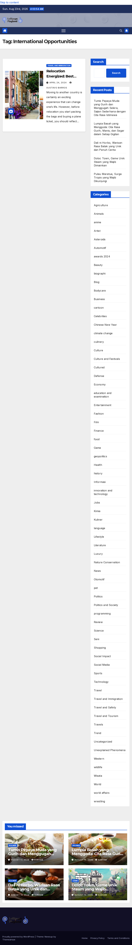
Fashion (99, 413)
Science (99, 630)
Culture (98, 350)
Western (99, 758)
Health (98, 464)
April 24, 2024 (58, 82)
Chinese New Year (105, 324)
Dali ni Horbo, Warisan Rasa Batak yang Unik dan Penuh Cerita (108, 146)
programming (102, 613)
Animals (99, 213)
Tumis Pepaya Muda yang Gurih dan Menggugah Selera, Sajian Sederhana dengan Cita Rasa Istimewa (110, 108)
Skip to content (9, 2)
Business (99, 299)
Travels (98, 724)
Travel (98, 690)
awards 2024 (102, 256)
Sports (98, 673)
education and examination (103, 394)
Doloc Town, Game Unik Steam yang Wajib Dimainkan (109, 162)
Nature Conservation (107, 562)
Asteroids (100, 239)
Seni (96, 639)
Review (98, 622)
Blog (96, 282)
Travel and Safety (105, 707)
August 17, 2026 (20, 860)
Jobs (97, 502)
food (97, 439)
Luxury (98, 553)
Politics (98, 596)
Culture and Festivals (107, 358)
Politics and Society (106, 605)
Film (96, 422)
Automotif (100, 247)
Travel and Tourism (106, 716)
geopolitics (100, 456)
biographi (100, 273)
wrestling (99, 801)
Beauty (98, 265)
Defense (99, 376)
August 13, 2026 (20, 895)
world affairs (102, 792)
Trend (97, 733)
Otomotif (99, 579)
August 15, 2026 (84, 860)
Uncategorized (103, 741)
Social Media (102, 664)
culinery (99, 341)
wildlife (98, 767)
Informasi (100, 482)
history (98, 473)
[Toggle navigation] (63, 30)
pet (96, 588)
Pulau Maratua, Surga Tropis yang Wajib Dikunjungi (108, 177)
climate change (103, 333)
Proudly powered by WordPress (18, 936)
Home (85, 938)
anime (97, 222)
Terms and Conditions (118, 938)
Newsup (49, 936)
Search (98, 62)
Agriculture (101, 205)
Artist (97, 230)
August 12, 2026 (84, 895)
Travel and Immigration (59, 66)
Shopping (100, 647)
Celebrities (100, 316)
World (97, 784)
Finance (99, 430)
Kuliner (98, 519)
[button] (121, 30)
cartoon (99, 307)
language (99, 528)
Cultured (99, 367)
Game (97, 447)
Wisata (98, 775)
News (97, 570)
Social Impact (102, 656)
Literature (100, 545)
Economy (100, 384)
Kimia (97, 511)
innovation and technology (103, 492)
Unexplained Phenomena (109, 750)
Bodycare (100, 290)
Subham (38, 860)
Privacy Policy (97, 938)
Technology (101, 681)
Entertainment (102, 405)
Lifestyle (99, 536)
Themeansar (8, 939)
